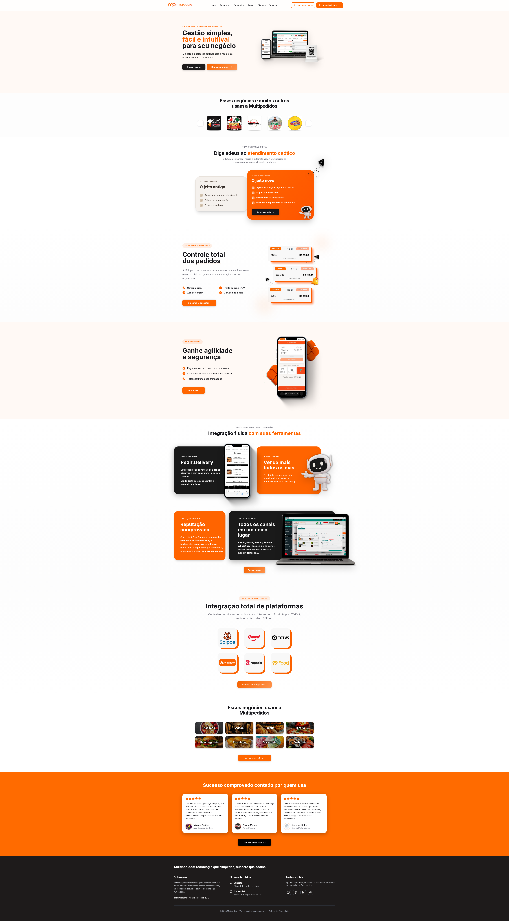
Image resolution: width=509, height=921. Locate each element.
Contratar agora (219, 67)
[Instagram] (288, 892)
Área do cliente (330, 5)
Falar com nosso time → (254, 758)
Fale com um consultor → (199, 303)
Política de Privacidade (279, 911)
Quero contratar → (265, 212)
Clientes (262, 5)
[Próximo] (308, 123)
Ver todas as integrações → (254, 684)
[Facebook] (295, 892)
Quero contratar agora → (254, 842)
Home (213, 5)
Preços (251, 5)
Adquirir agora (254, 570)
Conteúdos (239, 5)
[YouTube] (310, 892)
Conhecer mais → (194, 390)
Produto (223, 5)
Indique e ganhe (305, 5)
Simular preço (194, 67)
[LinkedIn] (303, 892)
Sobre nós (273, 5)
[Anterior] (200, 123)
